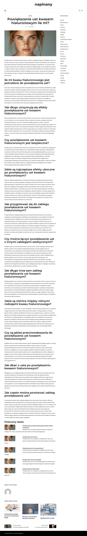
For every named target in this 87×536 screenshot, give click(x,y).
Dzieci (62, 25)
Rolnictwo (63, 58)
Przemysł (63, 56)
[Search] (82, 10)
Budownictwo (64, 22)
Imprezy (62, 37)
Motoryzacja (63, 44)
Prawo (62, 54)
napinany (43, 4)
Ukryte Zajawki (64, 73)
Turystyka (63, 70)
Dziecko (62, 27)
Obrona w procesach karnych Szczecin (29, 517)
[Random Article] (79, 10)
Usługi (62, 78)
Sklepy (62, 61)
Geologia (62, 32)
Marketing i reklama (66, 39)
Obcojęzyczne (64, 49)
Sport (61, 63)
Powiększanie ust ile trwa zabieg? (32, 459)
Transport (63, 68)
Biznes (62, 20)
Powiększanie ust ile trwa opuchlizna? (33, 448)
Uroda (30, 15)
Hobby (62, 34)
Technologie (63, 66)
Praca (62, 51)
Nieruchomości (64, 46)
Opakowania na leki (47, 518)
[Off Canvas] (5, 10)
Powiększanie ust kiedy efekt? (31, 469)
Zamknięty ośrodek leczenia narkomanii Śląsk (11, 515)
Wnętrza (62, 80)
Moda (62, 41)
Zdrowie (62, 82)
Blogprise (21, 533)
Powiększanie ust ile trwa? (30, 437)
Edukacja (62, 29)
